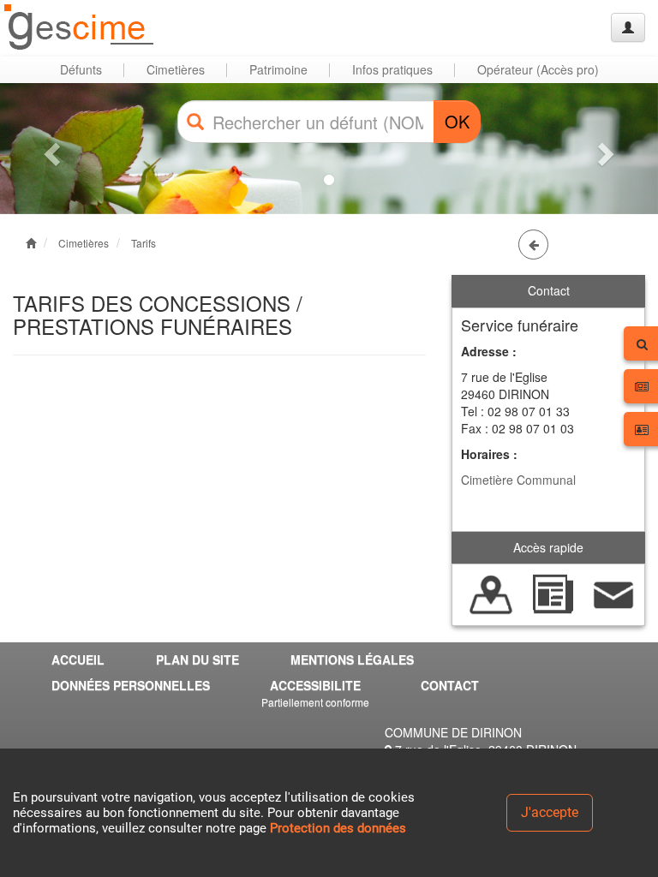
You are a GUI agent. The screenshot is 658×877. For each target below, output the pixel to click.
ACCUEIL (78, 659)
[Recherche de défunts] (491, 592)
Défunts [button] (81, 69)
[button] (49, 148)
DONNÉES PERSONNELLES (130, 685)
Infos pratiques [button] (392, 69)
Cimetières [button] (176, 69)
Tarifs (143, 243)
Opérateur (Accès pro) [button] (538, 69)
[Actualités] (552, 592)
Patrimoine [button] (278, 69)
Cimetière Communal (518, 479)
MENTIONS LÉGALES (352, 659)
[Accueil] (79, 27)
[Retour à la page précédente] (533, 245)
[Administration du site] (628, 27)
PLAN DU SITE (197, 659)
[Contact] (613, 592)
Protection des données (338, 828)
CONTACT (450, 685)
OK (457, 121)
